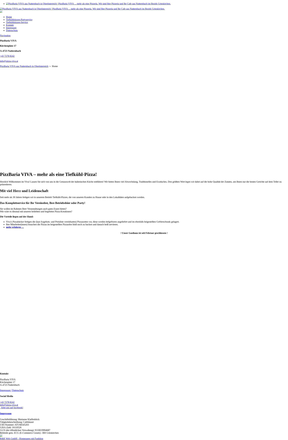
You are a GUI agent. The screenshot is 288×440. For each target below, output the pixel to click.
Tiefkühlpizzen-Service (17, 22)
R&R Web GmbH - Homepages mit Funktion (21, 438)
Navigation (5, 35)
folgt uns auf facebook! (11, 407)
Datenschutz (12, 30)
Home (9, 17)
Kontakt (10, 25)
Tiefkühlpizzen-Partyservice (19, 19)
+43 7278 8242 (7, 56)
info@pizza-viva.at (9, 61)
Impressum (11, 27)
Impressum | (5, 390)
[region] (144, 118)
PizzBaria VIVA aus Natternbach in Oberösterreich (24, 66)
